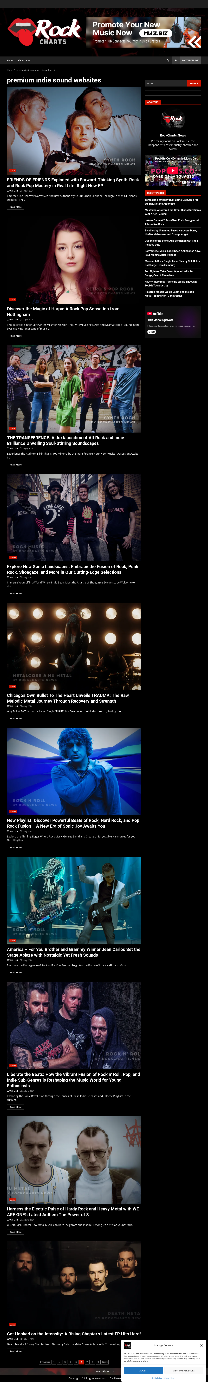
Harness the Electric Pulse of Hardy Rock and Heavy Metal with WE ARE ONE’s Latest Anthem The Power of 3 (74, 1160)
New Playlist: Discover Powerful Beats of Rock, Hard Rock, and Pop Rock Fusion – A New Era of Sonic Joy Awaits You (74, 771)
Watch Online (190, 60)
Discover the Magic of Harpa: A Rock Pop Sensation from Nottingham (74, 260)
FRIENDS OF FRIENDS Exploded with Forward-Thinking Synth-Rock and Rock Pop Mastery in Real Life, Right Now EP (74, 131)
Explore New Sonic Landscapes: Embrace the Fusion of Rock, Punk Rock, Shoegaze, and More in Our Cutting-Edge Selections (74, 517)
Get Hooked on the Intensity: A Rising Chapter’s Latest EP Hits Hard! (74, 1285)
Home (10, 60)
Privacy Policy (168, 1378)
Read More (16, 206)
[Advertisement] (143, 32)
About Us (22, 60)
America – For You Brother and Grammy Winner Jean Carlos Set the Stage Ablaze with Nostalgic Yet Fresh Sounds (74, 900)
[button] (201, 1345)
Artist (12, 171)
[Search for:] (166, 83)
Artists (13, 557)
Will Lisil (13, 190)
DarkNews (116, 1378)
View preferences (184, 1370)
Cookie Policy (157, 1378)
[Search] (168, 60)
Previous (45, 1361)
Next (105, 1361)
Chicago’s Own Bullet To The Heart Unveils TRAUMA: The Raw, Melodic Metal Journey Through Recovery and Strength (74, 646)
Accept (143, 1370)
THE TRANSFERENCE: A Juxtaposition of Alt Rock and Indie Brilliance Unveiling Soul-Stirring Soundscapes (74, 389)
